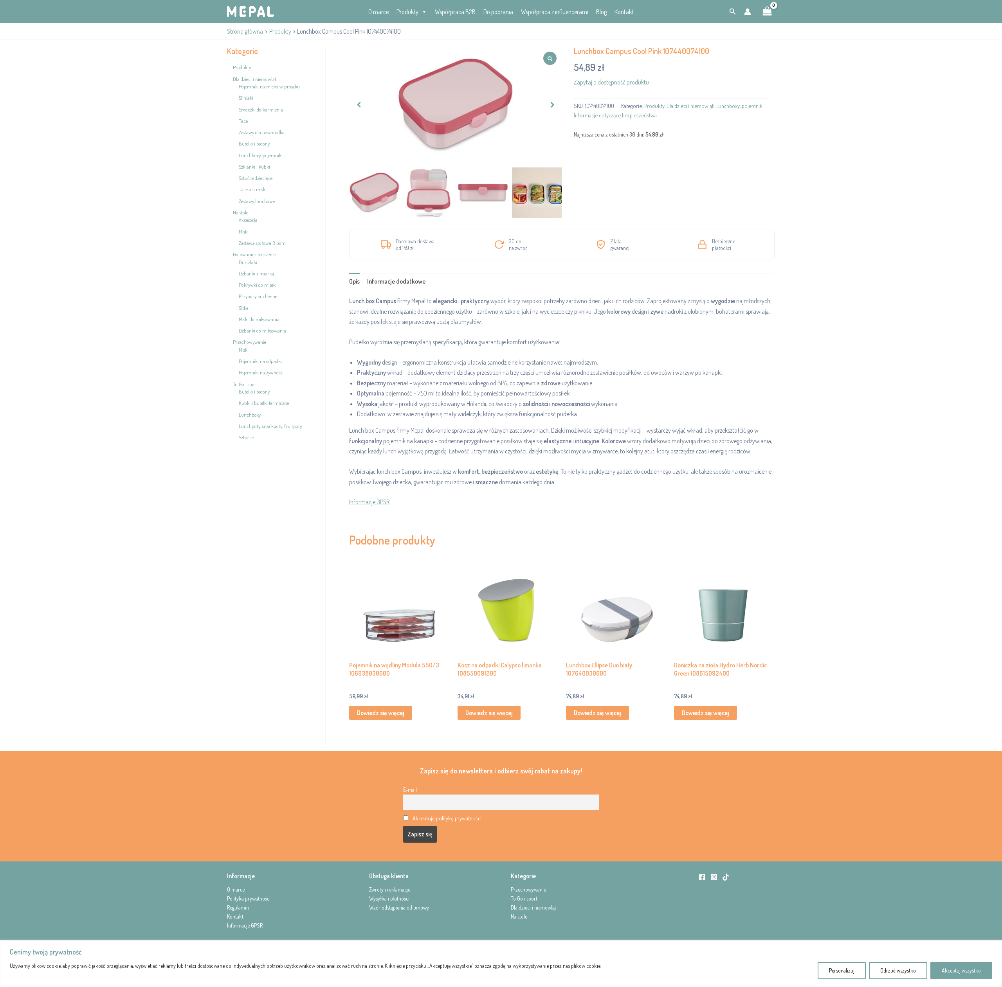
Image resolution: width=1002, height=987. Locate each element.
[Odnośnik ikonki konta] (747, 11)
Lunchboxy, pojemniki (739, 105)
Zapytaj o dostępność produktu (611, 82)
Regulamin (238, 907)
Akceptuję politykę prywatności (447, 818)
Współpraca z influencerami (554, 12)
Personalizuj (841, 970)
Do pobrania (498, 12)
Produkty (407, 12)
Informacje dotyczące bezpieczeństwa (615, 115)
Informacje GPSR (369, 502)
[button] (732, 11)
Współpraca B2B (455, 12)
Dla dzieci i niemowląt (690, 105)
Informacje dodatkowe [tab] (396, 281)
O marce (378, 12)
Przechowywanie (528, 889)
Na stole (519, 916)
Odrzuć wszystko (898, 970)
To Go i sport (524, 898)
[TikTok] (725, 877)
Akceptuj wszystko (961, 970)
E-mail (410, 789)
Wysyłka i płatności (389, 898)
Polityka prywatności (248, 898)
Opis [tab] (354, 281)
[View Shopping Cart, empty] (767, 12)
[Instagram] (713, 877)
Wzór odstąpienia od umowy (399, 907)
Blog (601, 12)
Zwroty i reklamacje (389, 889)
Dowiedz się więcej (380, 713)
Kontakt (624, 12)
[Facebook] (702, 877)
